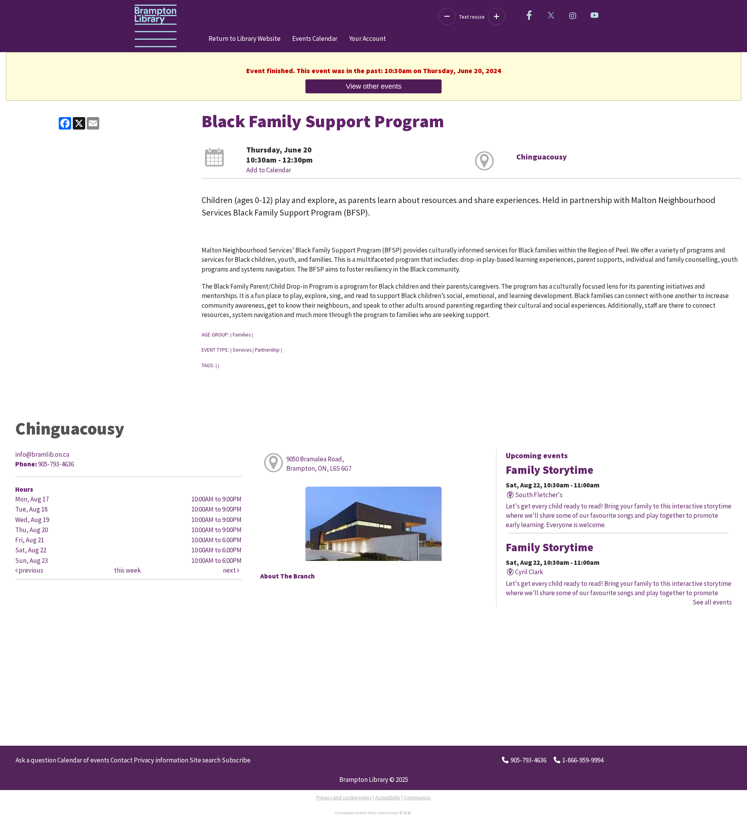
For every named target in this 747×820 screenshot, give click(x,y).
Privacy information (161, 760)
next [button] (230, 570)
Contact (121, 760)
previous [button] (30, 570)
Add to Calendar (268, 170)
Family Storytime (549, 470)
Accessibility (387, 797)
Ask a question (36, 760)
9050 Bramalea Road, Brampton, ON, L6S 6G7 (318, 464)
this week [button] (127, 570)
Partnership (267, 350)
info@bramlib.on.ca (42, 454)
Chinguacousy (541, 156)
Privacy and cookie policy (344, 797)
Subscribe (236, 760)
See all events (712, 602)
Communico (417, 797)
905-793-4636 (528, 760)
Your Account (367, 38)
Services (242, 350)
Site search (205, 760)
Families (242, 334)
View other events (374, 86)
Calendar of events (83, 760)
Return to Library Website (245, 38)
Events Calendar (314, 38)
